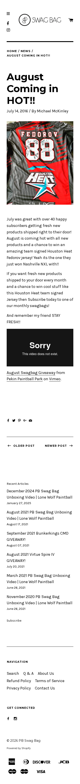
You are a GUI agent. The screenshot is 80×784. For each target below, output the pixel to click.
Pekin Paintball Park (25, 379)
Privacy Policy (19, 688)
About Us (46, 673)
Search (13, 673)
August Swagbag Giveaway (31, 372)
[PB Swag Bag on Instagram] (15, 719)
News (25, 51)
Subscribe (14, 620)
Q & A (28, 673)
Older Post (23, 445)
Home (12, 51)
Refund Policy (19, 681)
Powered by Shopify (19, 748)
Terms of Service (49, 681)
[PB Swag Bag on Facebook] (8, 719)
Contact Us (45, 688)
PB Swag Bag (29, 741)
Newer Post (56, 445)
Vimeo (54, 379)
